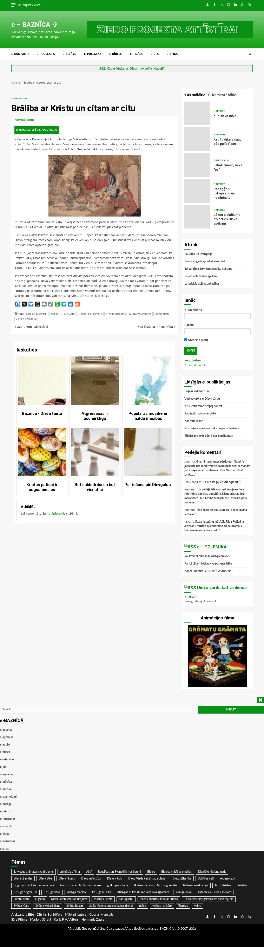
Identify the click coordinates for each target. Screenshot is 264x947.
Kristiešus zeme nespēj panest (203, 406)
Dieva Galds (68, 314)
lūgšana (40, 899)
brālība (54, 314)
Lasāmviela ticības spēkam (201, 276)
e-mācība (6, 781)
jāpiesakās (58, 513)
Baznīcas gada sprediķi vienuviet (204, 261)
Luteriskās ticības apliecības (201, 283)
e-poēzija (6, 804)
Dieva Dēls (45, 878)
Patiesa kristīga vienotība (200, 413)
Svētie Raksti (74, 905)
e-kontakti (20, 54)
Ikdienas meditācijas (195, 885)
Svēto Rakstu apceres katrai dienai (111, 905)
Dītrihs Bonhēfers (49, 914)
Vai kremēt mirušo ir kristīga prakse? (207, 556)
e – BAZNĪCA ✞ (34, 24)
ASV (89, 871)
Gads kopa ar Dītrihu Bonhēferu (80, 885)
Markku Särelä (40, 919)
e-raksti (4, 811)
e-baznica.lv (227, 878)
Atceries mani (197, 340)
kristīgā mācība (76, 892)
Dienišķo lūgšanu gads (212, 871)
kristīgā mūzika (101, 892)
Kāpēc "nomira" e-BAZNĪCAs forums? (208, 571)
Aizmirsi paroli (194, 365)
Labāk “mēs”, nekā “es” (197, 165)
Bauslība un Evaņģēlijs (198, 254)
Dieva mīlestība (91, 878)
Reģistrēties (192, 360)
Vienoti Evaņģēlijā (26, 319)
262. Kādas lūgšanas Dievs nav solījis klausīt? (132, 68)
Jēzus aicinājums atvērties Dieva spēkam (197, 216)
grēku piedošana (117, 885)
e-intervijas (7, 759)
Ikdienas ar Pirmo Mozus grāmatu (155, 885)
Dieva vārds (114, 878)
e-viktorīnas (7, 841)
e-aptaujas (6, 737)
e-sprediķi (6, 826)
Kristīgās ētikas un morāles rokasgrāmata (143, 892)
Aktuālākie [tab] (195, 95)
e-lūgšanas (6, 774)
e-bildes (5, 752)
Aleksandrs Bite (22, 914)
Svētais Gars (21, 905)
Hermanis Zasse (92, 919)
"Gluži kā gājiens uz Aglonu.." (222, 482)
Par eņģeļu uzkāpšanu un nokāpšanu (197, 191)
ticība (142, 905)
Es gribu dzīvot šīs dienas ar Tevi (34, 885)
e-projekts (46, 54)
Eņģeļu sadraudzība (196, 391)
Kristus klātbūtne (116, 314)
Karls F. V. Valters (66, 919)
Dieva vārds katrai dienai (222, 587)
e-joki (3, 767)
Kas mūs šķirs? (193, 421)
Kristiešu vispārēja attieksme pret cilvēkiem (211, 428)
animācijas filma (70, 871)
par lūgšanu (126, 899)
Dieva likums (67, 878)
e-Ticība (136, 54)
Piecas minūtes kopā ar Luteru (159, 899)
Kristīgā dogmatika (25, 892)
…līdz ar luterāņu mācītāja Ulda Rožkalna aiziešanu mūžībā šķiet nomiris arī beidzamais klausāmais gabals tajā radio (214, 526)
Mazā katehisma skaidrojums (69, 899)
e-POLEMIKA (92, 54)
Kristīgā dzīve (52, 892)
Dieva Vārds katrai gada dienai (147, 878)
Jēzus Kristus (223, 885)
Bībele (151, 871)
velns (197, 905)
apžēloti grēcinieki (36, 314)
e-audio (5, 744)
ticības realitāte (162, 905)
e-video (4, 833)
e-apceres (219, 111)
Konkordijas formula (90, 314)
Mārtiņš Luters (103, 899)
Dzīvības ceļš (206, 878)
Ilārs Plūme (19, 919)
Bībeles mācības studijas (176, 871)
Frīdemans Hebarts (23, 120)
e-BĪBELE (115, 54)
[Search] (250, 54)
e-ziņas (4, 848)
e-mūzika (6, 789)
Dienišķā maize (23, 878)
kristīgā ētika (184, 892)
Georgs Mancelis (101, 914)
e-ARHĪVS (69, 54)
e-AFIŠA (172, 54)
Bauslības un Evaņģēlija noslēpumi (119, 871)
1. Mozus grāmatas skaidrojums (33, 871)
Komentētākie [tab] (223, 95)
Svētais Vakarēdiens (47, 905)
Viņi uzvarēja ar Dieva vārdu (202, 398)
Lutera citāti (162, 314)
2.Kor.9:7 (190, 597)
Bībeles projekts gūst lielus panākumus (208, 435)
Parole (189, 325)
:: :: (165, 928)
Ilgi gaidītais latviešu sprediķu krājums (208, 269)
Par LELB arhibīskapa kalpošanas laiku (208, 563)
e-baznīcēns (193, 309)
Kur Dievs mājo (197, 113)
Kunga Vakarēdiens (140, 314)
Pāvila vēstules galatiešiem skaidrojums (208, 899)
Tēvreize (183, 905)
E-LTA (155, 54)
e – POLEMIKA (212, 546)
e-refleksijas (19, 98)
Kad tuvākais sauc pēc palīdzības (197, 139)
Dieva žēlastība (181, 878)
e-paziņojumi (8, 796)
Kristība (242, 885)
